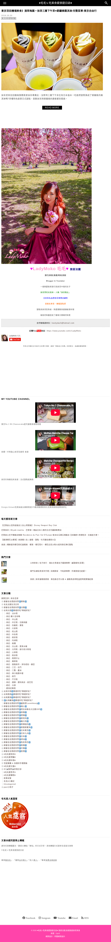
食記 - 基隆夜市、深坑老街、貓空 (20, 664)
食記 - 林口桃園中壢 (14, 673)
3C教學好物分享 (13, 769)
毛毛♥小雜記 (9, 781)
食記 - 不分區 (12, 679)
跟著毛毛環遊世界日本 (14, 736)
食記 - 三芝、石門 (14, 667)
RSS (86, 918)
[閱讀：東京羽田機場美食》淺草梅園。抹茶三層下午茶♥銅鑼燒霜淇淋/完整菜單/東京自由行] (52, 90)
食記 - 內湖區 (12, 640)
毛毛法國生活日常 (11, 604)
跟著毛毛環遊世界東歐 (14, 601)
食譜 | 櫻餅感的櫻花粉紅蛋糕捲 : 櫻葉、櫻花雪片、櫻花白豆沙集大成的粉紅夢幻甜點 (37, 545)
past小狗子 (8, 787)
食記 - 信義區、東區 (14, 625)
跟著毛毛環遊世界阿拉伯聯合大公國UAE (22, 709)
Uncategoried (10, 784)
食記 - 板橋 (11, 643)
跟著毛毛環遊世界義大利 (15, 721)
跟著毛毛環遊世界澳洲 (14, 739)
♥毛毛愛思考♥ (10, 772)
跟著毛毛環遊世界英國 (14, 712)
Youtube (61, 918)
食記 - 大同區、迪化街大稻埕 (18, 649)
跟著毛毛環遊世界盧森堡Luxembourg (21, 703)
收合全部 (14, 598)
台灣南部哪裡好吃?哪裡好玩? (17, 694)
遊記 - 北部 (11, 685)
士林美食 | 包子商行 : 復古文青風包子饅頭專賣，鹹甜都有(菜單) (57, 563)
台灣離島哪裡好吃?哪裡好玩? (19, 700)
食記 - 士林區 (12, 652)
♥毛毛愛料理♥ (10, 760)
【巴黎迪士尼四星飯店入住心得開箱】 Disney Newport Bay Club (29, 525)
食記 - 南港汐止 (13, 658)
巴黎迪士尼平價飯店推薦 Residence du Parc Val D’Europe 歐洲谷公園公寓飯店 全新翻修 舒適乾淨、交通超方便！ (50, 535)
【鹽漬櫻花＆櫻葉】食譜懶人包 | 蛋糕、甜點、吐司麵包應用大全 (28, 540)
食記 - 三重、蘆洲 (14, 670)
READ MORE (52, 107)
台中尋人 (23, 860)
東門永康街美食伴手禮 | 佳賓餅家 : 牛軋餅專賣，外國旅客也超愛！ (58, 571)
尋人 (35, 860)
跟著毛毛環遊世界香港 (14, 751)
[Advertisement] (21, 372)
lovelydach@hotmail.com (63, 323)
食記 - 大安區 (12, 628)
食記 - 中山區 (12, 619)
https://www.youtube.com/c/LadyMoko (64, 331)
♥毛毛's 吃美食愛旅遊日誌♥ (55, 2)
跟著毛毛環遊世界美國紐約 (16, 724)
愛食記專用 (11, 688)
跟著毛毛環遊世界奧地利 (15, 718)
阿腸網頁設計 (59, 936)
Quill (58, 933)
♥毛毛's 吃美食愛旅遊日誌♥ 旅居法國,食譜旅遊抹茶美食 (58, 930)
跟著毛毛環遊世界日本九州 (16, 733)
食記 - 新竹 (11, 676)
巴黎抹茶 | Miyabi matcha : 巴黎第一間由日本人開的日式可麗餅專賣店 (31, 530)
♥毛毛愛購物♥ (10, 775)
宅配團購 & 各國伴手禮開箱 (15, 763)
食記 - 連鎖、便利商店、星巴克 (19, 682)
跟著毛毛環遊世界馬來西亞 (16, 742)
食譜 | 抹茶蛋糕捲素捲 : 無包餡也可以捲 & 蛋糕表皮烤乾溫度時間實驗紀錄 (61, 579)
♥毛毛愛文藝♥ (10, 766)
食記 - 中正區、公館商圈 (16, 622)
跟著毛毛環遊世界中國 (14, 748)
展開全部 (5, 598)
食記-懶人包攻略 (13, 616)
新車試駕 (7, 778)
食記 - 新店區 (12, 655)
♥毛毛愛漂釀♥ (10, 757)
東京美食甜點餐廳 (9, 18)
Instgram (46, 918)
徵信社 (8, 860)
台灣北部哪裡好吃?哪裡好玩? (17, 610)
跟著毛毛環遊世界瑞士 (14, 706)
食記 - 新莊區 (12, 637)
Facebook (30, 918)
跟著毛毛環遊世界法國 (14, 607)
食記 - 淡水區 (12, 613)
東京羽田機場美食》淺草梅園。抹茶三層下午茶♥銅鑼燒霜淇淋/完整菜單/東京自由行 (49, 10)
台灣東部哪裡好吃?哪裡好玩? (17, 697)
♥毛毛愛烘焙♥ (10, 754)
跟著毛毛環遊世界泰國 (14, 745)
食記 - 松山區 (12, 631)
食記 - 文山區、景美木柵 (16, 646)
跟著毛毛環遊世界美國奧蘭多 (17, 727)
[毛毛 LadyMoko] (46, 263)
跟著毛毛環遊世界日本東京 (16, 730)
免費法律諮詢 (51, 860)
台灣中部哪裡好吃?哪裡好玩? (17, 691)
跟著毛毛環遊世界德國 (14, 715)
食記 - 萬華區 (12, 661)
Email (75, 918)
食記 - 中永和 (12, 634)
